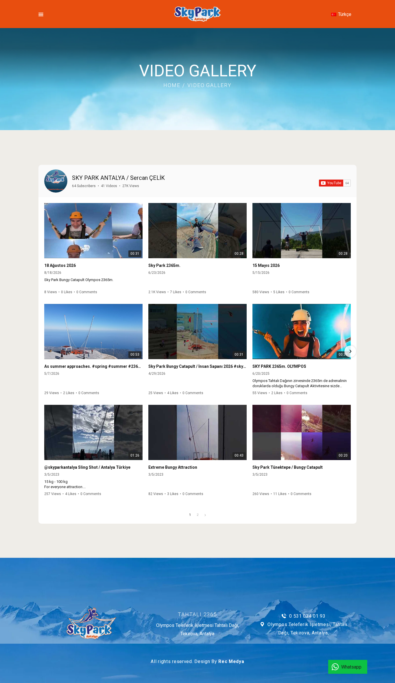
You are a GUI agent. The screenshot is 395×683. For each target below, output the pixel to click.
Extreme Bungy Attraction (172, 467)
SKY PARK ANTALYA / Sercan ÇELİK (118, 177)
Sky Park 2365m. (164, 265)
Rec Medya (231, 661)
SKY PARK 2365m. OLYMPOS (279, 366)
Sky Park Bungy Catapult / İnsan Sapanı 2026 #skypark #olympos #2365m (197, 366)
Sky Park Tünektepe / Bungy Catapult (287, 467)
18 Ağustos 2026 (60, 265)
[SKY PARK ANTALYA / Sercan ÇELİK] (55, 181)
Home (171, 85)
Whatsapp (351, 667)
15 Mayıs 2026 (266, 265)
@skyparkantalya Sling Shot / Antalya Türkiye (87, 467)
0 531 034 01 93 (307, 616)
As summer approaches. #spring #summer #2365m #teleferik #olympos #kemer (93, 366)
